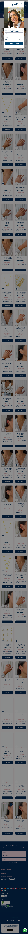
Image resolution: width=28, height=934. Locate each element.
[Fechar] (21, 3)
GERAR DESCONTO (14, 43)
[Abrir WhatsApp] (25, 930)
